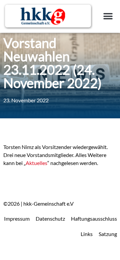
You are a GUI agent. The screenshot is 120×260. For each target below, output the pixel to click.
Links (87, 234)
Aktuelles (36, 163)
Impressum (17, 218)
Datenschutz (50, 218)
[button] (108, 16)
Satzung (108, 234)
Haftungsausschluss (94, 218)
